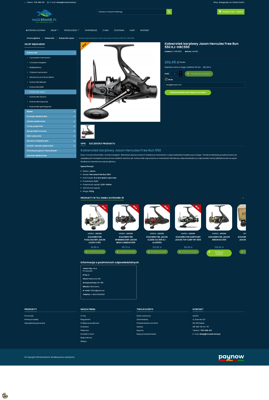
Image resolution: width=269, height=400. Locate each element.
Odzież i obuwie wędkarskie (40, 145)
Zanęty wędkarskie (36, 121)
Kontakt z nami (87, 334)
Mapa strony (86, 337)
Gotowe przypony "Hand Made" (42, 150)
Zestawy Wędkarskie (37, 155)
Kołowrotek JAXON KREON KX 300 (219, 238)
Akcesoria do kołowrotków (42, 77)
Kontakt (198, 309)
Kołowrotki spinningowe (40, 106)
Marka (188, 51)
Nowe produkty (31, 319)
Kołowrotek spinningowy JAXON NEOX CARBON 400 (126, 240)
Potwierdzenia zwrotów (147, 323)
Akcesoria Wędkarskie (37, 141)
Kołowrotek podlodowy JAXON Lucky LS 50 (94, 240)
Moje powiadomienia (146, 334)
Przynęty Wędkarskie (37, 116)
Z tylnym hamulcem (38, 72)
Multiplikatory (35, 67)
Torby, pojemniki (35, 126)
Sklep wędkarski (35, 44)
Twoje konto (145, 309)
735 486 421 (39, 2)
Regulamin (85, 319)
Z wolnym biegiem (38, 62)
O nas (83, 315)
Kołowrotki (32, 52)
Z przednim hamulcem (40, 57)
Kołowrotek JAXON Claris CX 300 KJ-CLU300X (157, 240)
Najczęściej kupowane (35, 323)
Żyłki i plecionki (34, 136)
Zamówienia (142, 319)
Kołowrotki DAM (37, 87)
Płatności (85, 330)
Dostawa (85, 326)
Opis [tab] (83, 143)
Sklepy (84, 341)
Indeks (168, 51)
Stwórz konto (238, 2)
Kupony (140, 330)
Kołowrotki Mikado (38, 82)
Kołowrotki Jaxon (37, 92)
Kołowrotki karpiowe (39, 101)
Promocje (29, 315)
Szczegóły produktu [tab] (102, 143)
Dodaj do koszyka (198, 73)
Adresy (140, 326)
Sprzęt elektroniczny (37, 131)
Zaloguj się (223, 2)
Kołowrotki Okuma (38, 96)
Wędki (30, 111)
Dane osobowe (144, 315)
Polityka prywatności (90, 323)
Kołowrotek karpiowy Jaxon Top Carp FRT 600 (188, 238)
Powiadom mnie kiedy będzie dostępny (188, 92)
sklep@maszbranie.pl (66, 2)
